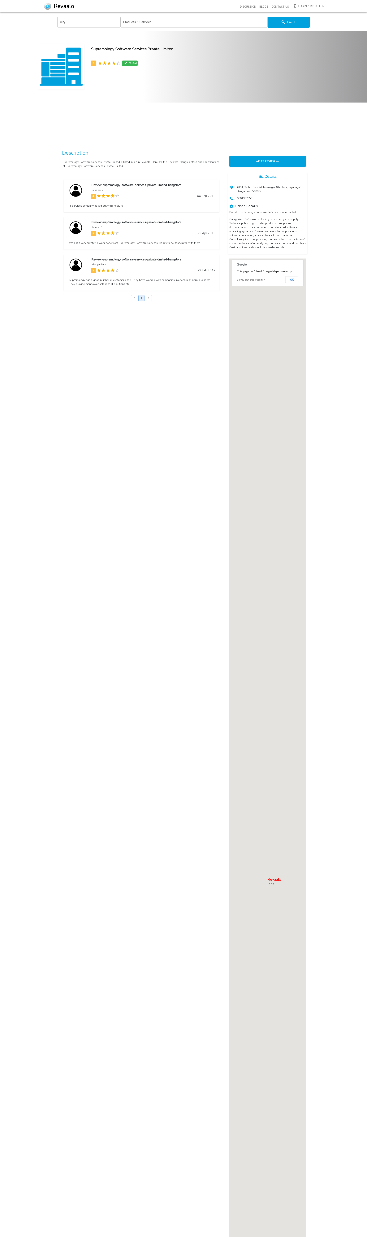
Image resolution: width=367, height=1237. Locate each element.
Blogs (263, 6)
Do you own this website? (251, 280)
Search (291, 22)
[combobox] (89, 22)
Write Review (265, 161)
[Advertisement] (174, 118)
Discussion (248, 6)
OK (292, 279)
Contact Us (280, 6)
